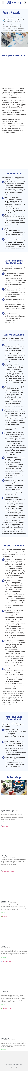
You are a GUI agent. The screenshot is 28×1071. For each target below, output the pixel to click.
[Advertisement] (14, 73)
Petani (3, 946)
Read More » (3, 821)
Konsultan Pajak (6, 1038)
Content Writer (5, 901)
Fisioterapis (4, 991)
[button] (3, 2)
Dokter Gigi (4, 856)
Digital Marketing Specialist (9, 811)
